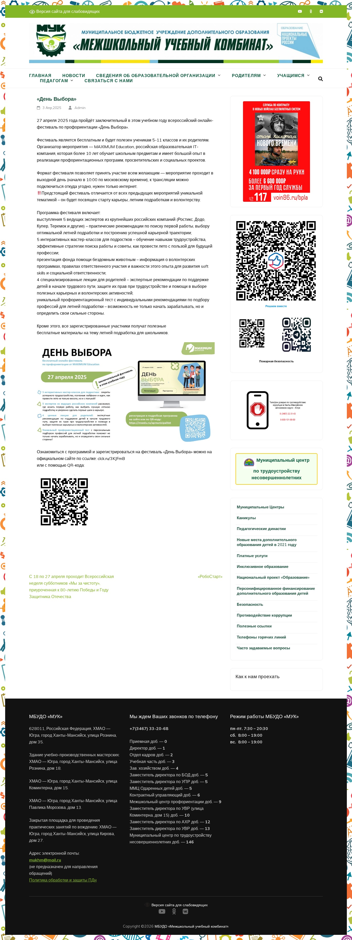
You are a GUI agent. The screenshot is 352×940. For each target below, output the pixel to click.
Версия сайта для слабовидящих (67, 11)
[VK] (321, 11)
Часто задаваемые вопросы (263, 647)
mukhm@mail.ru (45, 859)
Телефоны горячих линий (261, 637)
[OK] (311, 11)
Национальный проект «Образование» (273, 577)
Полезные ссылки (254, 626)
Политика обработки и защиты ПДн (63, 880)
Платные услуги (252, 555)
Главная (40, 75)
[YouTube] (300, 11)
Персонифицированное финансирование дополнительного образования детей (276, 591)
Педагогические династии (261, 528)
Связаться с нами (109, 80)
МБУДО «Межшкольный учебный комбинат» (191, 926)
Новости (73, 75)
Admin (80, 107)
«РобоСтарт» (210, 576)
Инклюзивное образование (262, 566)
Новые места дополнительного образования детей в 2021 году (267, 542)
